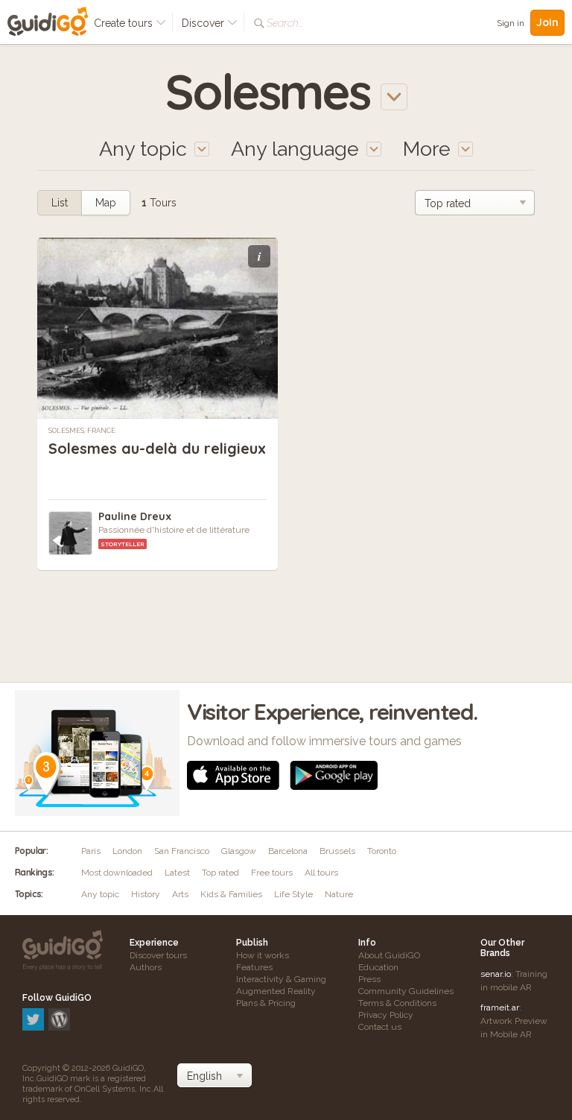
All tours (321, 872)
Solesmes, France (81, 430)
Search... (285, 23)
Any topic (100, 894)
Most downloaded (117, 872)
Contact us (379, 1027)
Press (369, 979)
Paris (91, 851)
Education (378, 967)
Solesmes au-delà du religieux (157, 448)
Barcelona (288, 851)
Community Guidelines (406, 991)
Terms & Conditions (397, 1003)
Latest (177, 872)
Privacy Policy (385, 1015)
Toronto (381, 851)
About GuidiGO (389, 955)
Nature (339, 894)
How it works (262, 955)
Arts (180, 894)
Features (254, 967)
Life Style (293, 894)
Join (547, 22)
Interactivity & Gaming (281, 979)
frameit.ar (499, 1007)
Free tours (272, 872)
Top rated (220, 872)
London (127, 851)
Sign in (510, 23)
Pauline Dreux (134, 516)
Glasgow (238, 851)
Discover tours (158, 955)
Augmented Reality (276, 991)
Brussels (337, 851)
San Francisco (181, 851)
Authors (146, 967)
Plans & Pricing (266, 1003)
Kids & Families (231, 894)
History (145, 894)
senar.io (495, 974)
